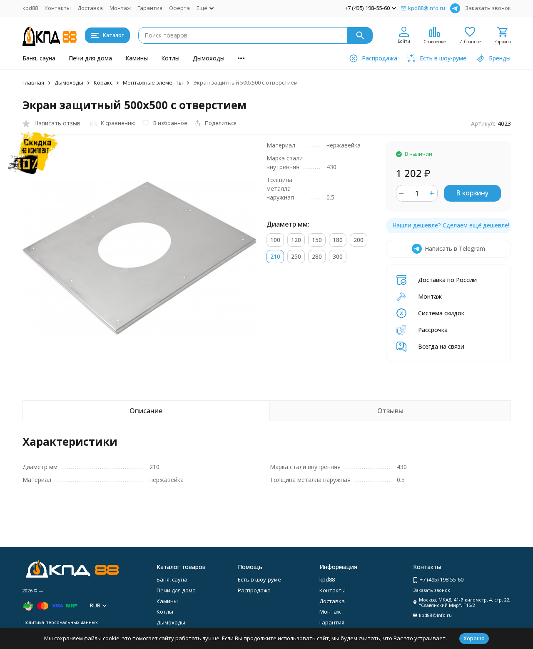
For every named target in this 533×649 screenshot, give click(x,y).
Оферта (179, 8)
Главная (33, 82)
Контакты (58, 8)
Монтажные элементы (153, 82)
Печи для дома (90, 58)
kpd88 (30, 8)
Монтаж (120, 8)
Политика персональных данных (60, 622)
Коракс (103, 82)
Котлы (170, 58)
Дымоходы (208, 58)
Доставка (90, 8)
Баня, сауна (38, 58)
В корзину (472, 192)
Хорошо (474, 638)
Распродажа (254, 590)
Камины (136, 58)
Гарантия (149, 8)
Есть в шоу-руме (259, 579)
